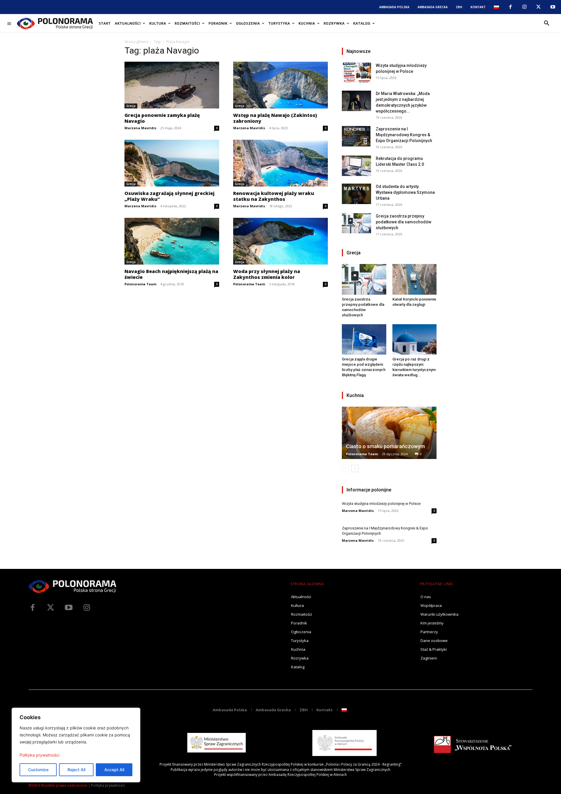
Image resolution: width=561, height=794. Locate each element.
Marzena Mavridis (140, 128)
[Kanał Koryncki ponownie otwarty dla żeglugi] (414, 279)
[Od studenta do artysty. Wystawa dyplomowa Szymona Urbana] (356, 194)
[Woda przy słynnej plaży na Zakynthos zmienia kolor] (280, 241)
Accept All (114, 769)
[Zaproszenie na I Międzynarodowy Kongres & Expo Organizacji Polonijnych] (356, 136)
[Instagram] (524, 7)
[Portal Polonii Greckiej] (55, 23)
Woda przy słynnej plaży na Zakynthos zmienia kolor (266, 274)
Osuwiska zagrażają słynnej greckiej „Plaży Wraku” (169, 196)
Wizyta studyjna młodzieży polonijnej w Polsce (381, 503)
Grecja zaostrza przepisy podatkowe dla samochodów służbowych (403, 222)
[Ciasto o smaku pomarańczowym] (389, 433)
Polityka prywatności (39, 754)
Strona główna (136, 41)
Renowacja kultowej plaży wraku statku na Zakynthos (273, 196)
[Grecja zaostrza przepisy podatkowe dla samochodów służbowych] (356, 223)
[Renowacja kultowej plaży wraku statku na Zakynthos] (280, 163)
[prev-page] (345, 468)
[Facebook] (510, 7)
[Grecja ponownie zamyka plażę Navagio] (171, 85)
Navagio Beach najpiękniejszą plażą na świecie (171, 274)
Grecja (131, 106)
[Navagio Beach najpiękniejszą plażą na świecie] (171, 241)
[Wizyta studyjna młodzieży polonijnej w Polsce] (356, 73)
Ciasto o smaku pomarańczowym (385, 446)
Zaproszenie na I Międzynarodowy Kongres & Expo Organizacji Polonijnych (404, 135)
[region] (76, 745)
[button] (547, 23)
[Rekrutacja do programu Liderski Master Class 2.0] (356, 166)
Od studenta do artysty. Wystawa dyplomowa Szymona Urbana (405, 192)
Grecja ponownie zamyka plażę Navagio (162, 118)
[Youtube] (552, 7)
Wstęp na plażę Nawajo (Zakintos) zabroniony (275, 118)
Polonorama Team (140, 284)
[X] (538, 7)
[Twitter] (50, 608)
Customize (38, 769)
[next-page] (355, 468)
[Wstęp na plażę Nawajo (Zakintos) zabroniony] (280, 85)
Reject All (76, 769)
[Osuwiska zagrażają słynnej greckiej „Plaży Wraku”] (171, 163)
